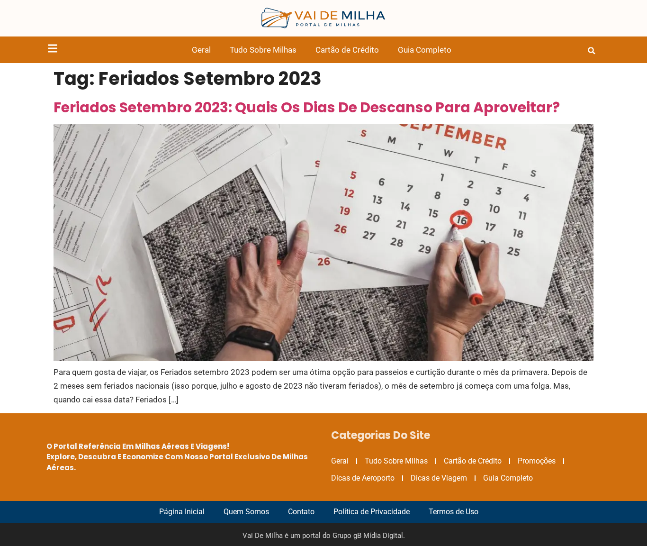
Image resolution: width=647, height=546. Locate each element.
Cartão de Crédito (347, 50)
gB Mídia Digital (378, 535)
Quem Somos (246, 511)
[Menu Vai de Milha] (52, 50)
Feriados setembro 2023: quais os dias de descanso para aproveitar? (307, 107)
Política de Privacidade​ (371, 511)
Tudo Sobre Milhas (263, 50)
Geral (201, 50)
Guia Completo (424, 50)
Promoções (537, 460)
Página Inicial (182, 511)
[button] (591, 51)
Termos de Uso (453, 511)
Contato (301, 511)
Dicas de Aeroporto (363, 477)
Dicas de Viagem (439, 477)
